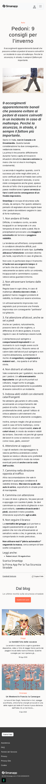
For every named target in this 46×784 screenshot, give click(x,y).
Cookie (4, 765)
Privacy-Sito (6, 761)
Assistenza (5, 743)
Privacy (4, 756)
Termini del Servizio (9, 752)
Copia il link (38, 576)
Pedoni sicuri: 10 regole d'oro (18, 556)
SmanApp (7, 201)
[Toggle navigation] (40, 6)
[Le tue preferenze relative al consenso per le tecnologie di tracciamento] (4, 780)
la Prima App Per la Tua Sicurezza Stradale (22, 566)
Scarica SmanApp (13, 560)
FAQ (3, 747)
